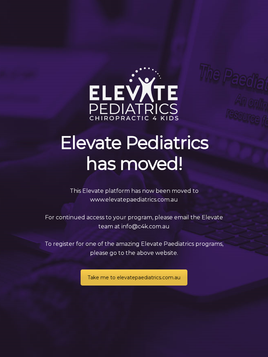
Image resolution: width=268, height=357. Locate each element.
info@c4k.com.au (145, 226)
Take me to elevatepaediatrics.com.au (134, 277)
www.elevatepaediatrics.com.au (134, 199)
